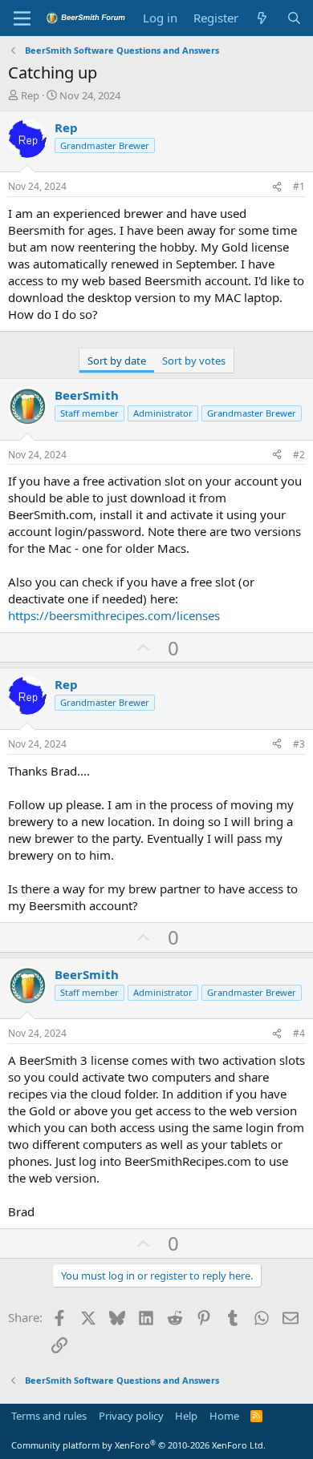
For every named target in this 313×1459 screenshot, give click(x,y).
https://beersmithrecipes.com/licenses (114, 615)
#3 (299, 744)
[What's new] (262, 18)
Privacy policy (131, 1416)
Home (224, 1416)
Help (186, 1416)
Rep (30, 95)
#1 (299, 186)
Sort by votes (194, 360)
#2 (299, 454)
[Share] (276, 187)
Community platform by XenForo (138, 1445)
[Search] (294, 18)
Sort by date (116, 360)
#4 (299, 1033)
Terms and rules (49, 1416)
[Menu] (22, 18)
